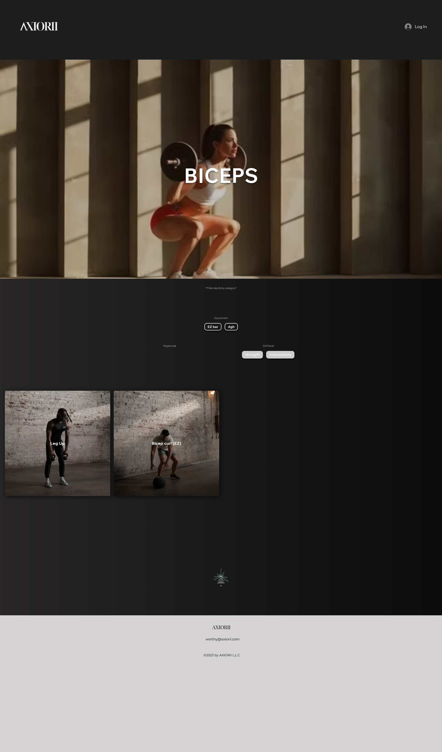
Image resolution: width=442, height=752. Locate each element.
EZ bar (213, 327)
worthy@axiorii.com (223, 639)
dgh (231, 327)
